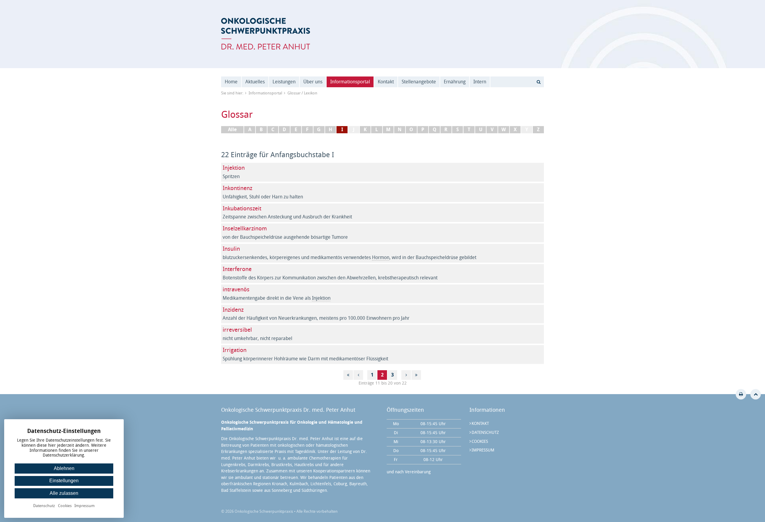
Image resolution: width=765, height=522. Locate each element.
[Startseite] (265, 34)
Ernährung (455, 82)
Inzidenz (233, 309)
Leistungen (284, 82)
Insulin (231, 248)
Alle (232, 129)
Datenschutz (485, 432)
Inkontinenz (237, 188)
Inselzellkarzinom (245, 228)
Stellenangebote (419, 82)
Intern (479, 82)
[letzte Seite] (416, 375)
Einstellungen (64, 480)
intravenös (236, 289)
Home (231, 82)
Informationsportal (350, 82)
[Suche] (538, 81)
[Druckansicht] (741, 394)
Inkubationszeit (242, 208)
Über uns (312, 82)
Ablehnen (64, 468)
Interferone (237, 269)
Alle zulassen (64, 493)
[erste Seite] (348, 375)
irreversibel (237, 329)
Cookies (480, 441)
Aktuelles (255, 82)
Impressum (483, 450)
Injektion (234, 167)
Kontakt (386, 82)
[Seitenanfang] (755, 394)
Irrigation (235, 350)
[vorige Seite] (358, 375)
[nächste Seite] (406, 375)
